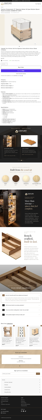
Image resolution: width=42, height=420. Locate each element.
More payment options (21, 73)
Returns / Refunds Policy (25, 404)
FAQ (2, 402)
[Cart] (38, 3)
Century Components (5, 12)
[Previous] (2, 147)
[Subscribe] (38, 374)
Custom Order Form (4, 399)
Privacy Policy (23, 402)
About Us (22, 399)
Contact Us (23, 401)
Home (2, 7)
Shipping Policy (24, 405)
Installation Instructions (5, 404)
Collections (10, 323)
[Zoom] (35, 44)
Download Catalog (4, 401)
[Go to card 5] (22, 160)
